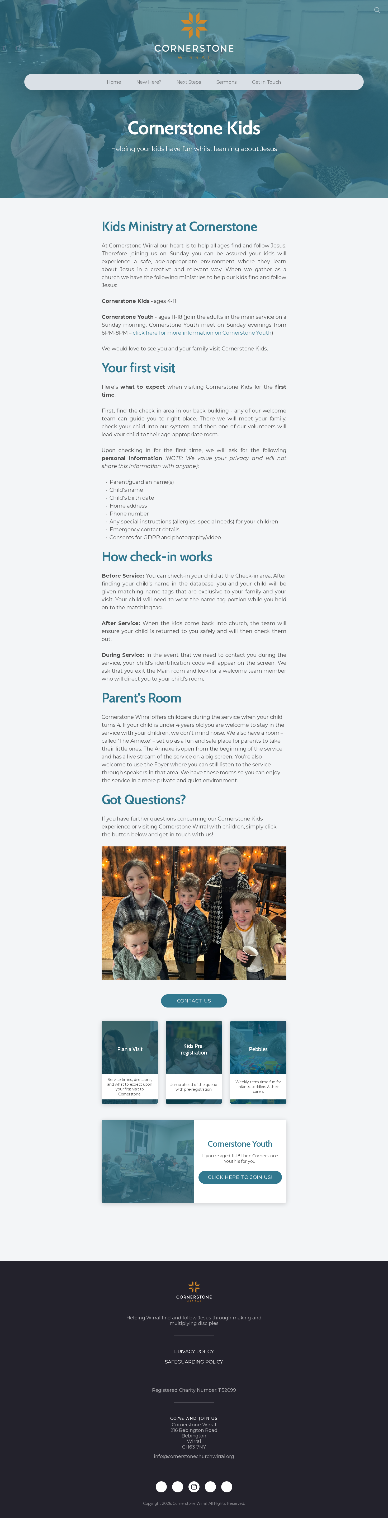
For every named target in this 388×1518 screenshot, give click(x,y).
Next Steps (189, 82)
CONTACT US (194, 1001)
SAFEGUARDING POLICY (194, 1362)
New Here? (148, 82)
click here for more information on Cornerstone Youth (202, 333)
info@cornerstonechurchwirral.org (194, 1456)
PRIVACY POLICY (194, 1352)
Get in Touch (266, 82)
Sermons (226, 82)
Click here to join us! (240, 1177)
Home (114, 82)
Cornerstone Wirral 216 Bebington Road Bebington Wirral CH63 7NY (194, 1436)
